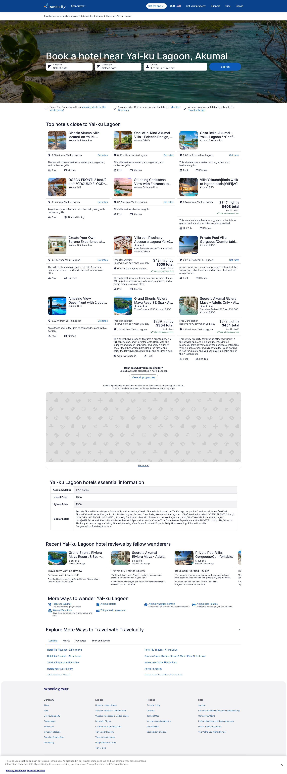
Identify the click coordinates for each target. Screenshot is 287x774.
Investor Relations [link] (52, 732)
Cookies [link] (150, 710)
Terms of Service (36, 770)
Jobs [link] (46, 710)
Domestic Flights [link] (103, 721)
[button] (143, 629)
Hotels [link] (65, 16)
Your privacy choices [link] (156, 732)
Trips (228, 5)
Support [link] (202, 705)
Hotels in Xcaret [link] (153, 668)
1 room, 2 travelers (162, 68)
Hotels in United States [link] (106, 705)
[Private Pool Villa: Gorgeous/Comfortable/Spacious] (209, 263)
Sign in (239, 5)
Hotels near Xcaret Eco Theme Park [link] (163, 675)
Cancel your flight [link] (206, 716)
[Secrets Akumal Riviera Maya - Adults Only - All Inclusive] (209, 328)
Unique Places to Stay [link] (105, 742)
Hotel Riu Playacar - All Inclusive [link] (64, 649)
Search (225, 66)
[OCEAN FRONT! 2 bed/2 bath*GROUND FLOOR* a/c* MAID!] (78, 204)
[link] (71, 605)
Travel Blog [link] (100, 748)
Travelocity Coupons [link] (105, 737)
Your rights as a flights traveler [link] (212, 732)
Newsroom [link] (49, 726)
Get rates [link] (103, 155)
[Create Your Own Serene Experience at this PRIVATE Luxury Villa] (78, 263)
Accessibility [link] (153, 726)
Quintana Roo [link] (87, 16)
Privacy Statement (16, 770)
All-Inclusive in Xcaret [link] (58, 675)
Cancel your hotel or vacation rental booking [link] (218, 710)
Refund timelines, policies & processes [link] (216, 721)
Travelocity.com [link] (51, 16)
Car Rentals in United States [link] (108, 726)
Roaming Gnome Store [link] (54, 737)
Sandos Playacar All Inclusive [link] (63, 662)
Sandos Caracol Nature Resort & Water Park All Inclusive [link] (174, 656)
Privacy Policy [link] (153, 705)
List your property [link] (52, 716)
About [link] (46, 705)
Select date (60, 68)
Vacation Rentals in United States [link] (110, 710)
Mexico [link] (74, 16)
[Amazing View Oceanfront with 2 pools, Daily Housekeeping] (78, 328)
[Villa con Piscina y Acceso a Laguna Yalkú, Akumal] (143, 263)
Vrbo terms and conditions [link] (159, 721)
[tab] (53, 640)
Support (215, 5)
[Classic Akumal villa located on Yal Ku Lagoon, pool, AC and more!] (78, 151)
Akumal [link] (99, 16)
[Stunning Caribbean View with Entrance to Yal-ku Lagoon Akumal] (143, 204)
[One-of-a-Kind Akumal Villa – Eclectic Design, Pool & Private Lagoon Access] (143, 151)
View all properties (143, 377)
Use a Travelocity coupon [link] (210, 726)
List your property (196, 5)
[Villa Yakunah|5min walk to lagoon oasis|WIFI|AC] (209, 204)
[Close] (281, 764)
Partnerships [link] (49, 721)
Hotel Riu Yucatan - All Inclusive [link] (64, 656)
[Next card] (237, 568)
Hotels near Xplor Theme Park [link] (160, 662)
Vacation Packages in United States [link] (112, 716)
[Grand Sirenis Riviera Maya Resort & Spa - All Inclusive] (143, 328)
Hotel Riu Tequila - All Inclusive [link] (161, 649)
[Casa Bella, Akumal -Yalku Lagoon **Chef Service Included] (209, 151)
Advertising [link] (49, 742)
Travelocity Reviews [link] (104, 732)
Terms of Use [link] (153, 716)
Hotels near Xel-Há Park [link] (60, 668)
